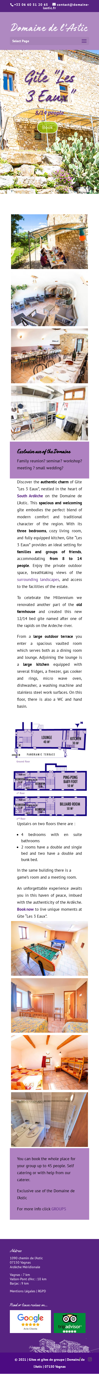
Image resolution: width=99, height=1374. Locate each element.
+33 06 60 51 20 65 (31, 4)
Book (47, 127)
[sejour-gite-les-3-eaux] (49, 324)
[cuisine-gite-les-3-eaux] (49, 439)
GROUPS (58, 1209)
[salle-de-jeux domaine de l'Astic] (49, 974)
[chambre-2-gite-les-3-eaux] (49, 1088)
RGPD (42, 1291)
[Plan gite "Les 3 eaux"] (49, 819)
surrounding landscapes (38, 579)
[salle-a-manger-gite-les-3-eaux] (49, 381)
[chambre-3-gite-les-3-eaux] (49, 1031)
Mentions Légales (22, 1291)
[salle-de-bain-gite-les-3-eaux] (49, 1145)
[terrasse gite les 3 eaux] (49, 267)
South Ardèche (30, 495)
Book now (25, 909)
